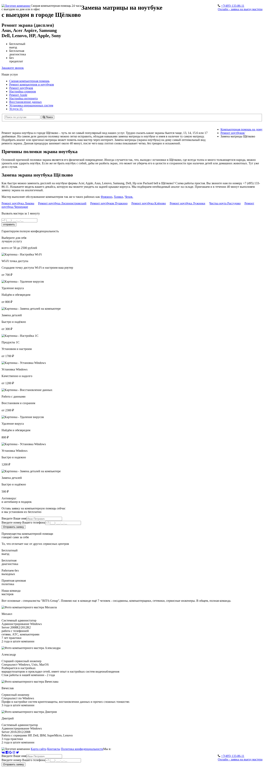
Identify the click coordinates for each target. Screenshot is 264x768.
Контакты (53, 749)
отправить (9, 224)
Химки (118, 196)
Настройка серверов (22, 91)
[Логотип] (16, 5)
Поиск (49, 117)
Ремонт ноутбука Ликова (18, 203)
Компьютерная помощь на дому (241, 129)
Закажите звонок (13, 67)
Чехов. (129, 196)
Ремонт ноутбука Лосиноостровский (62, 203)
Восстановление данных (25, 102)
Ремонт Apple (18, 95)
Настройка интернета (23, 98)
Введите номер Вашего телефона (23, 522)
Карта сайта (38, 749)
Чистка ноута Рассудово (225, 203)
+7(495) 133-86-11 (232, 5)
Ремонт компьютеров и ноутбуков (31, 84)
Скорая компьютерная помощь (29, 81)
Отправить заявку (13, 526)
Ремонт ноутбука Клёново (148, 203)
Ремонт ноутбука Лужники (187, 203)
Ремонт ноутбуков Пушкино (109, 203)
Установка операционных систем (31, 105)
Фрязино (106, 196)
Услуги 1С (16, 109)
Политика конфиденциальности (82, 749)
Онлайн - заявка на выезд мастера (240, 9)
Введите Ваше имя (14, 518)
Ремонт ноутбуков (21, 88)
